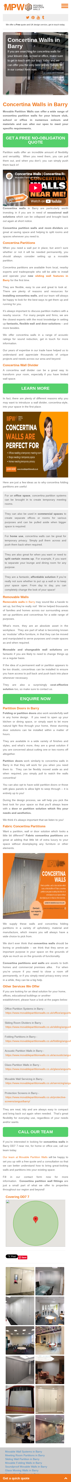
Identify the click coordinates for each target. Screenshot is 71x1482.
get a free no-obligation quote (35, 140)
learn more (35, 388)
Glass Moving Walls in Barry (21, 1470)
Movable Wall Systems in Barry (23, 1451)
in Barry (19, 601)
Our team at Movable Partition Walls (25, 1157)
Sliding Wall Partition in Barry (22, 1459)
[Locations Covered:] (4, 5)
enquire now (35, 698)
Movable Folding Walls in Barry (23, 1462)
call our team (35, 1131)
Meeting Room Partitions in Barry (25, 1455)
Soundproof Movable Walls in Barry (26, 1466)
